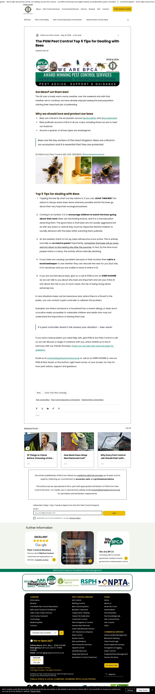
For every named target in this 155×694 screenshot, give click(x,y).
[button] (51, 9)
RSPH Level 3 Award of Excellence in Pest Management (77, 570)
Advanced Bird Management (115, 635)
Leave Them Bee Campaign (56, 393)
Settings (130, 690)
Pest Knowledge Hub (112, 616)
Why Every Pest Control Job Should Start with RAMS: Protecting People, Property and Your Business (114, 457)
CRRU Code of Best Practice (41, 613)
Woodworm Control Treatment (84, 657)
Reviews (33, 603)
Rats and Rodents (79, 641)
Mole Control (77, 635)
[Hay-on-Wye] (61, 633)
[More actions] (118, 35)
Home (106, 600)
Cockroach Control (79, 619)
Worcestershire (110, 613)
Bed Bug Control (78, 603)
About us (107, 603)
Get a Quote (109, 622)
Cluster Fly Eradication (81, 616)
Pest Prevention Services (82, 644)
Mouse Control (78, 638)
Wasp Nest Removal (80, 654)
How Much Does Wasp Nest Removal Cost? (75, 457)
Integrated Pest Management (116, 654)
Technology (35, 619)
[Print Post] (59, 408)
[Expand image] (49, 170)
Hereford (107, 610)
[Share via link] (53, 408)
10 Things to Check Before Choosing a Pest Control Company (39, 457)
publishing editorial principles (90, 475)
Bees (39, 393)
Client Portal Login (111, 641)
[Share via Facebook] (37, 408)
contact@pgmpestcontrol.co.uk (105, 490)
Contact (33, 625)
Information (35, 600)
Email (36, 509)
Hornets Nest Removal (81, 625)
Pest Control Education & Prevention (67, 20)
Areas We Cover (110, 606)
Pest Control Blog (42, 20)
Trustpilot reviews (41, 560)
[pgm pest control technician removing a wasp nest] (77, 441)
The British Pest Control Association (44, 606)
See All (128, 428)
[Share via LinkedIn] (48, 408)
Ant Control (76, 600)
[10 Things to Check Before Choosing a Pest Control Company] (40, 441)
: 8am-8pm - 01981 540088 (47, 645)
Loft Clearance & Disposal (82, 632)
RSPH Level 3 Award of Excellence (43, 610)
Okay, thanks (143, 690)
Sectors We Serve (111, 657)
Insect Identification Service (83, 629)
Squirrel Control (78, 648)
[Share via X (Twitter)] (42, 408)
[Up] (54, 559)
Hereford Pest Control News (97, 20)
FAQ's (106, 625)
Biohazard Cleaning (111, 638)
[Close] (152, 690)
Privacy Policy (35, 691)
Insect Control (110, 651)
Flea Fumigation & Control (82, 622)
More (115, 20)
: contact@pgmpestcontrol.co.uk (47, 653)
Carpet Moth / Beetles (81, 613)
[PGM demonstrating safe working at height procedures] (114, 441)
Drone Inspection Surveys (114, 644)
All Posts (27, 20)
